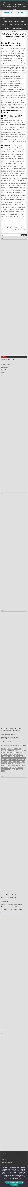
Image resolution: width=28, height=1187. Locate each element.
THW (11, 767)
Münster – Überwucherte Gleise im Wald (11, 904)
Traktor (7, 28)
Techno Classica (5, 767)
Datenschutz (4, 369)
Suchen (24, 235)
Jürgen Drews (19, 756)
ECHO (14, 750)
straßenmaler (11, 765)
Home (4, 4)
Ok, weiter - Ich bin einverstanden (14, 1182)
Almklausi (4, 749)
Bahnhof (17, 25)
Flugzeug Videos (5, 364)
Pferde (16, 762)
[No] (26, 1176)
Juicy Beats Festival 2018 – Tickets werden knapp (14, 35)
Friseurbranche (9, 752)
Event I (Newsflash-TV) (14, 12)
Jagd (11, 756)
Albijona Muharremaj (7, 1162)
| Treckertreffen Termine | (17, 28)
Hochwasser (13, 754)
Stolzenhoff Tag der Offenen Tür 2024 (11, 1154)
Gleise (21, 752)
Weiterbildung (19, 769)
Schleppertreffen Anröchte (14, 763)
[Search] (26, 18)
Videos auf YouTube (6, 362)
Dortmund (14, 31)
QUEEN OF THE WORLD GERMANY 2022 (11, 909)
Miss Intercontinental (19, 760)
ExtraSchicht (22, 750)
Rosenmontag (22, 762)
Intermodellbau (5, 756)
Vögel (11, 25)
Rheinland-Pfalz (16, 7)
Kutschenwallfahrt (16, 758)
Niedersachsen (21, 4)
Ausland (14, 9)
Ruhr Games (4, 763)
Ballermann (4, 25)
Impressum (4, 372)
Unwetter (23, 25)
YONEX (3, 771)
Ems (17, 750)
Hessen (14, 4)
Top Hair (15, 767)
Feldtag (3, 752)
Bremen (24, 7)
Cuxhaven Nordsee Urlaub (8, 359)
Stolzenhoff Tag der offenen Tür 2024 (10, 894)
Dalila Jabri (4, 1159)
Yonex (22, 21)
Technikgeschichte (20, 765)
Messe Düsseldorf (9, 760)
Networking (10, 762)
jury (14, 756)
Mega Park (16, 21)
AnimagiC (9, 749)
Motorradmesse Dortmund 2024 (9, 906)
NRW (9, 4)
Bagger (13, 749)
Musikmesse (4, 762)
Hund (10, 21)
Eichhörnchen (4, 367)
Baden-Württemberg (6, 7)
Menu (4, 2)
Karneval (3, 758)
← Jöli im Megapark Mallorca (8, 226)
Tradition (20, 767)
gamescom (16, 752)
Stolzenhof (4, 765)
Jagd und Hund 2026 (6, 741)
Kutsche (8, 758)
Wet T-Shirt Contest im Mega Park (9, 897)
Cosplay (10, 750)
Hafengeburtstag (5, 754)
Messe (5, 21)
